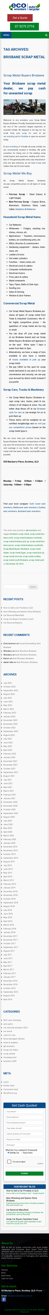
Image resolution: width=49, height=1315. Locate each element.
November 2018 (10, 895)
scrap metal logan (18, 552)
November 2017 (10, 940)
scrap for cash (29, 133)
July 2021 (7, 780)
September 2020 (10, 813)
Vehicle (4, 1270)
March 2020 (8, 835)
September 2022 (10, 731)
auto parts (8, 1024)
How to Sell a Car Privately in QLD (18, 608)
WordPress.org (10, 1093)
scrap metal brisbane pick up (16, 541)
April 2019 (7, 876)
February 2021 (9, 795)
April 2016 (7, 999)
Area (3, 1273)
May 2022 (7, 746)
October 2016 (9, 988)
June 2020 (8, 824)
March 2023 (8, 709)
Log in (6, 1082)
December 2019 (10, 846)
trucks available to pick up (26, 359)
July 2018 (7, 910)
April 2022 (7, 750)
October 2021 (9, 768)
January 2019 (9, 887)
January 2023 (9, 716)
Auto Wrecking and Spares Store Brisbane (22, 611)
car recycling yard (11, 136)
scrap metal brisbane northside (28, 538)
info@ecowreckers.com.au (20, 1296)
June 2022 (8, 742)
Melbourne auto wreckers (25, 507)
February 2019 (9, 884)
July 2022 (7, 739)
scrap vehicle (9, 1053)
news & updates (10, 1042)
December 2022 (10, 720)
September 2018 (10, 902)
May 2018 (7, 917)
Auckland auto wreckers (29, 511)
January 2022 (9, 757)
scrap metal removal (12, 556)
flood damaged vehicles (14, 1039)
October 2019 (9, 854)
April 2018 (7, 921)
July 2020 (7, 821)
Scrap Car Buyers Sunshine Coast (18, 619)
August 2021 (9, 776)
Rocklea (24, 136)
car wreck (7, 1031)
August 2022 (9, 735)
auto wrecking (11, 147)
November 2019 (10, 850)
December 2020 (10, 802)
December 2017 (10, 936)
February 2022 (9, 754)
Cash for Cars (7, 1278)
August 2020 (9, 817)
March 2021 (8, 791)
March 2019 (8, 880)
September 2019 (10, 858)
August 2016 (9, 995)
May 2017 (7, 962)
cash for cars (9, 1035)
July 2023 (7, 698)
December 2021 (10, 761)
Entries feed (8, 1085)
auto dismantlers (12, 1254)
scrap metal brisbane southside (29, 545)
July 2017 (7, 955)
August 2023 (9, 694)
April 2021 (7, 787)
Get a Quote (20, 17)
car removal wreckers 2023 (15, 1027)
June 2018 (8, 914)
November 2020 (10, 806)
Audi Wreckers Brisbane (25, 651)
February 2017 (9, 973)
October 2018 (9, 899)
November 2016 (10, 984)
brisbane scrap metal (19, 534)
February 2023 (9, 713)
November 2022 (10, 724)
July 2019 (7, 865)
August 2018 (9, 906)
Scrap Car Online (10, 1050)
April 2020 (7, 832)
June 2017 (8, 958)
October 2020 (9, 809)
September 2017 (10, 947)
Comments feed (10, 1089)
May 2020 (7, 828)
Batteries (31, 209)
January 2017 (9, 977)
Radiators (19, 209)
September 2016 (10, 992)
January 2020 (9, 843)
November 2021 (10, 765)
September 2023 (10, 690)
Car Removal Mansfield (13, 615)
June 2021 (8, 783)
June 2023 (8, 701)
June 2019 (8, 869)
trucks (39, 163)
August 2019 (9, 861)
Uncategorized (9, 1057)
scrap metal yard (36, 560)
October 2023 (9, 686)
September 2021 (10, 772)
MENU (6, 35)
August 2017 (9, 951)
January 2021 (9, 798)
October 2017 (9, 943)
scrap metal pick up (35, 552)
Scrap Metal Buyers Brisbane (23, 75)
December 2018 (10, 891)
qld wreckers (31, 530)
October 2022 (9, 727)
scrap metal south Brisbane (15, 560)
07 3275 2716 (24, 26)
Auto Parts (6, 1276)
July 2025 (7, 683)
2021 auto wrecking (12, 1020)
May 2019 (7, 873)
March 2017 (8, 969)
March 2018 (8, 925)
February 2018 (9, 928)
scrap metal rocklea (31, 556)
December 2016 (10, 981)
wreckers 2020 (9, 1061)
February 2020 (9, 839)
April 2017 (7, 966)
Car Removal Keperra (12, 623)
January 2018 (9, 932)
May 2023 (7, 705)
